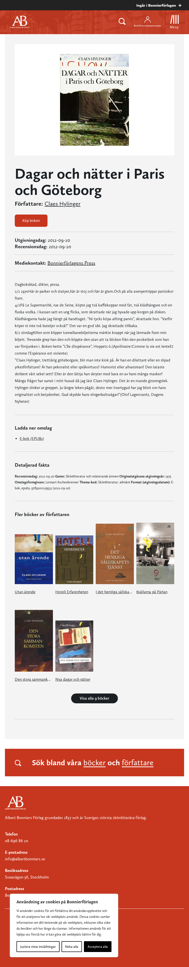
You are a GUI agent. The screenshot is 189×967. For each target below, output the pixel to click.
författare (138, 762)
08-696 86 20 (16, 840)
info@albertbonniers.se (25, 858)
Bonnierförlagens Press (71, 263)
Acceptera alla (98, 947)
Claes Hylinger (62, 203)
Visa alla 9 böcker (94, 698)
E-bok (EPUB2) (32, 438)
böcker (94, 762)
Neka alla (71, 947)
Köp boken (31, 220)
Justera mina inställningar (38, 947)
